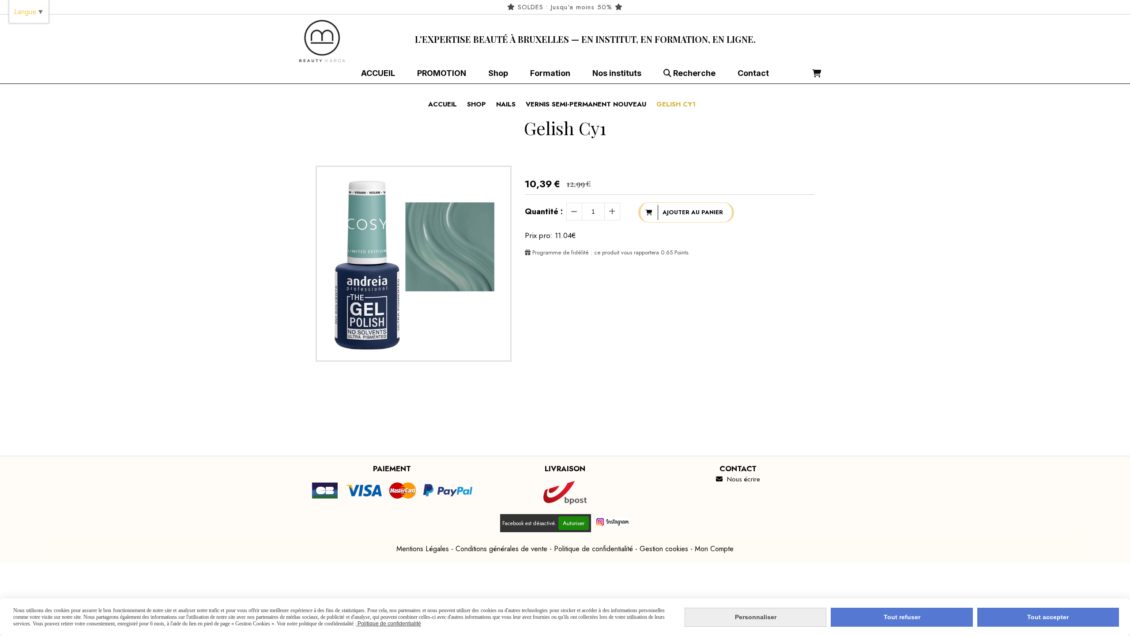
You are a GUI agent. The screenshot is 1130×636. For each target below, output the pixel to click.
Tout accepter (1048, 617)
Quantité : (544, 211)
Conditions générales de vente (501, 549)
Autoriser (573, 523)
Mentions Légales (422, 549)
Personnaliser (755, 617)
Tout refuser (902, 617)
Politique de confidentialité (593, 549)
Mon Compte (714, 549)
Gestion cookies (664, 549)
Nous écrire (738, 479)
